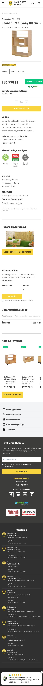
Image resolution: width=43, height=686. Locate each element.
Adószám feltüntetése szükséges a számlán (19, 300)
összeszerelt (17, 199)
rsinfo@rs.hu (21, 482)
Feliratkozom (21, 471)
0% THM (5, 164)
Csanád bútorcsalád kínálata (17, 252)
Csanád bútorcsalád (10, 13)
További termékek (12, 395)
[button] (41, 672)
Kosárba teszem (21, 109)
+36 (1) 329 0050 (21, 485)
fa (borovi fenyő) (20, 196)
